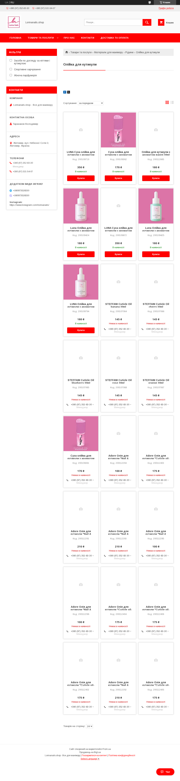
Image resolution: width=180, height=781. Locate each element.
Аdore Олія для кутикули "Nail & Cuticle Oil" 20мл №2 (118, 685)
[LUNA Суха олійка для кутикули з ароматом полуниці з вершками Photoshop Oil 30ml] (80, 129)
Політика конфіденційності (121, 755)
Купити (81, 178)
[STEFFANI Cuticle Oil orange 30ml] (156, 358)
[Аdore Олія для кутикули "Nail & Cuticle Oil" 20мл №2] (118, 660)
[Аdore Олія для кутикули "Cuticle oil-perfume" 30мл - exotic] (80, 660)
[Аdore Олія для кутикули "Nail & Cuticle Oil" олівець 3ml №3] (80, 584)
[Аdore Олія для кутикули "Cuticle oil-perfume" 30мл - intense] (156, 660)
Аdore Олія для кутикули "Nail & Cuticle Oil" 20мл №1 (81, 534)
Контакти (87, 37)
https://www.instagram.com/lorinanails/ (29, 205)
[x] (68, 92)
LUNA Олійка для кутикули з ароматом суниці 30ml (81, 307)
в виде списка (172, 103)
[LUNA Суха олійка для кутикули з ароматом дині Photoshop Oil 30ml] (118, 205)
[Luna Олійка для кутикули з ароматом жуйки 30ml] (80, 205)
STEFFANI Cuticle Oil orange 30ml (156, 381)
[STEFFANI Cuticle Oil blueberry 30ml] (80, 358)
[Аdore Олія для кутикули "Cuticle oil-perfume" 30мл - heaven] (118, 584)
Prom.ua (106, 749)
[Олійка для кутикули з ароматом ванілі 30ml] (156, 129)
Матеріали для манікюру (108, 52)
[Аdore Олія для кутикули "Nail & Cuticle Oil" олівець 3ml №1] (118, 433)
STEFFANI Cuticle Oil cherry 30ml (156, 305)
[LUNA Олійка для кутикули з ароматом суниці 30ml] (80, 281)
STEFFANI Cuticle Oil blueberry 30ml (81, 381)
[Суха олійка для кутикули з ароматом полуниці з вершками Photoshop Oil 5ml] (80, 433)
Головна (15, 37)
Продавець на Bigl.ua (90, 752)
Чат (168, 771)
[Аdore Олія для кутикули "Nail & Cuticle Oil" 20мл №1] (80, 509)
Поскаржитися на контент (94, 755)
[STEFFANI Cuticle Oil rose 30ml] (118, 358)
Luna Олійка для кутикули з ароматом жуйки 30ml (81, 231)
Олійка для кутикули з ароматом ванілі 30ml (156, 153)
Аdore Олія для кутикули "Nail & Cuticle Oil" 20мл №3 (118, 534)
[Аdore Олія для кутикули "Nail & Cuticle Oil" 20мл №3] (118, 509)
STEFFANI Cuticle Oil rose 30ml (118, 381)
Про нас (69, 37)
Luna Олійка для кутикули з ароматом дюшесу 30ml (155, 231)
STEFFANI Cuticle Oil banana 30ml (118, 305)
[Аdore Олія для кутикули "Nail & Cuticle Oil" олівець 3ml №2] (156, 509)
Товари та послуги (41, 37)
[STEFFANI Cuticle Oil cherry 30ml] (156, 281)
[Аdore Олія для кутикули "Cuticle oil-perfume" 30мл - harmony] (156, 433)
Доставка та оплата (114, 37)
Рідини (129, 52)
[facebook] (64, 92)
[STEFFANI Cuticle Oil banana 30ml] (118, 281)
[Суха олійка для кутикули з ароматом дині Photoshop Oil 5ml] (118, 129)
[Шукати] (147, 22)
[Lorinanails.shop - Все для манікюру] (13, 28)
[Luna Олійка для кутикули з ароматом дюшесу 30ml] (156, 205)
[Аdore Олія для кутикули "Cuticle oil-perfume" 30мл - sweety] (156, 584)
